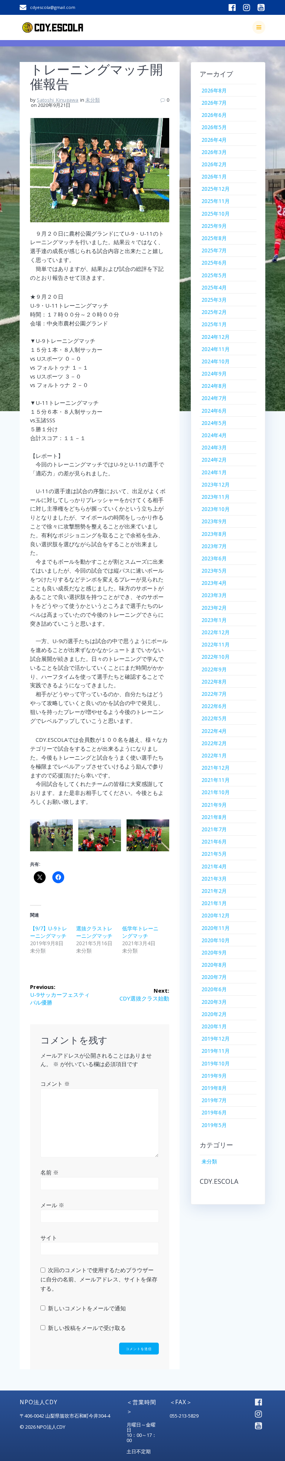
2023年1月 (214, 619)
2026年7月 (214, 102)
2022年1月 (214, 755)
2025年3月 (214, 299)
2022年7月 (214, 693)
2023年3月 (214, 595)
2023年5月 (214, 570)
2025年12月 (216, 188)
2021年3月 (214, 878)
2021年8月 (214, 816)
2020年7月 (214, 976)
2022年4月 (214, 730)
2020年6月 (214, 989)
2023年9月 (214, 521)
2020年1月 (214, 1026)
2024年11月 (216, 349)
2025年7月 (214, 250)
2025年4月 (214, 287)
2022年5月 (214, 718)
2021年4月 (214, 866)
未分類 (92, 99)
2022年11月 (216, 644)
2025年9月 (214, 225)
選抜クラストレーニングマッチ (94, 932)
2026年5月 (214, 127)
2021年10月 (216, 792)
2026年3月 (214, 151)
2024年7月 (214, 398)
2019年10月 (216, 1063)
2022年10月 (216, 656)
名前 (49, 1172)
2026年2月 (214, 164)
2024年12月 (216, 336)
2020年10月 (216, 940)
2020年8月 (214, 964)
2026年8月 (214, 90)
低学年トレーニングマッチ (140, 932)
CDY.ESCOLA (219, 1181)
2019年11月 (216, 1050)
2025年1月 (214, 324)
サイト (48, 1237)
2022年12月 (216, 632)
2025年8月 (214, 238)
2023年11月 (216, 496)
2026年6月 (214, 114)
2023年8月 (214, 533)
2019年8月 (214, 1087)
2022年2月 (214, 743)
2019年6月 (214, 1112)
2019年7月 (214, 1100)
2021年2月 (214, 890)
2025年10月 (216, 213)
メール (52, 1205)
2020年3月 (214, 1001)
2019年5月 (214, 1124)
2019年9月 (214, 1075)
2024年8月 (214, 385)
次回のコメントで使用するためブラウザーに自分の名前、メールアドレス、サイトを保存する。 (98, 1279)
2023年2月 (214, 607)
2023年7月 (214, 546)
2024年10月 (216, 361)
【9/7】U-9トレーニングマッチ (48, 932)
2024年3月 (214, 447)
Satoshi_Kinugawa (57, 99)
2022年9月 (214, 669)
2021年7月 (214, 829)
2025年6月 (214, 262)
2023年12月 (216, 484)
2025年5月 (214, 275)
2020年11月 (216, 927)
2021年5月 (214, 853)
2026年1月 (214, 176)
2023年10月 (216, 508)
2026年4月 (214, 139)
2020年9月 (214, 952)
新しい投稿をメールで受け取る (87, 1327)
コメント (55, 1083)
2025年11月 (216, 200)
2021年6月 (214, 841)
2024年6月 (214, 410)
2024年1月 (214, 472)
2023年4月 (214, 582)
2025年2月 (214, 311)
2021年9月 (214, 804)
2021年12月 (216, 767)
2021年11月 (216, 779)
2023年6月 (214, 558)
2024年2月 (214, 459)
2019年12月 (216, 1038)
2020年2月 (214, 1014)
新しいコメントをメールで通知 (87, 1308)
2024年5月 (214, 422)
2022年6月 (214, 706)
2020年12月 (216, 915)
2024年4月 (214, 435)
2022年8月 (214, 681)
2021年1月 (214, 903)
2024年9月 (214, 373)
